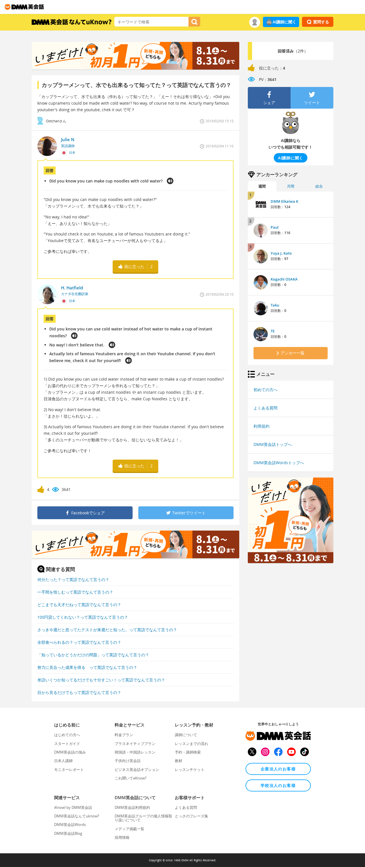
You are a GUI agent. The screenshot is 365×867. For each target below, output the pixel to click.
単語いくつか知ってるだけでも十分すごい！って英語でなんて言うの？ (101, 680)
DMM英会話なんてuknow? (76, 816)
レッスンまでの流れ (191, 743)
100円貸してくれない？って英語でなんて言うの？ (82, 617)
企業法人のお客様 (278, 768)
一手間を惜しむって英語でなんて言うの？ (75, 592)
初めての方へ (265, 389)
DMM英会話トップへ (273, 444)
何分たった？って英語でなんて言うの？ (73, 579)
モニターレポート (69, 769)
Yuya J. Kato (281, 253)
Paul (275, 227)
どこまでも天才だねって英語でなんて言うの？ (79, 604)
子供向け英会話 (128, 760)
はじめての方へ (67, 734)
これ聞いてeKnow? (131, 778)
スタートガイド (67, 743)
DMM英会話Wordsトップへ (279, 462)
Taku (275, 305)
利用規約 (261, 426)
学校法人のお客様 (278, 785)
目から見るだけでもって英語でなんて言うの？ (79, 692)
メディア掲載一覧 (129, 828)
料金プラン (124, 734)
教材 (178, 760)
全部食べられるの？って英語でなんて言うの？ (79, 642)
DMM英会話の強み (70, 752)
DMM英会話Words (70, 824)
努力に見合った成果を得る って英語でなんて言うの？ (87, 667)
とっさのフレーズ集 (191, 816)
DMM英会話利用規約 (132, 807)
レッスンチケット (189, 769)
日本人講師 (63, 760)
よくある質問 (265, 408)
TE (273, 331)
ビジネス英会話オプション (137, 769)
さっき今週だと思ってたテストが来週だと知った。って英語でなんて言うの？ (107, 629)
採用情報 (122, 837)
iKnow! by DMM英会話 (73, 807)
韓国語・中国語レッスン (135, 752)
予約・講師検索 (188, 752)
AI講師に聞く (284, 22)
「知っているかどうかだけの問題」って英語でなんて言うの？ (93, 654)
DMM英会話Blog (68, 833)
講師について (186, 734)
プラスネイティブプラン (135, 743)
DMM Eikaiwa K (284, 201)
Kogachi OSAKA (284, 279)
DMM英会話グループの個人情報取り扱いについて (143, 818)
